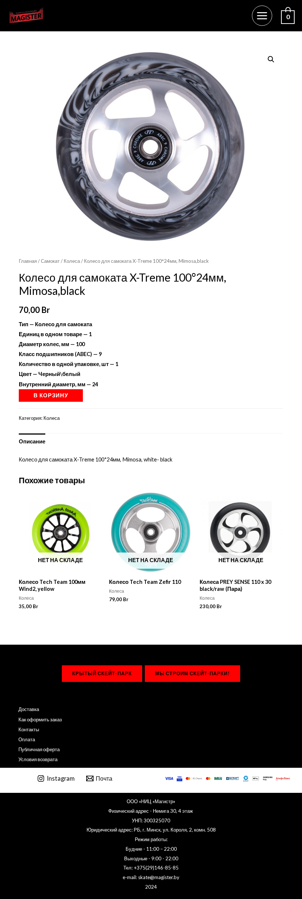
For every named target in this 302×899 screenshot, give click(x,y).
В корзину (51, 395)
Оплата (26, 739)
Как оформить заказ (40, 719)
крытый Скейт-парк (102, 673)
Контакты (28, 729)
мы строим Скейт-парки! (192, 673)
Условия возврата (37, 759)
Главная (28, 261)
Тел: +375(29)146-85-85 (151, 868)
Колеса (72, 261)
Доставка (28, 709)
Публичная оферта (39, 749)
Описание (32, 441)
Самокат (50, 261)
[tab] (32, 441)
